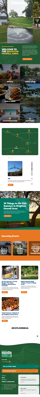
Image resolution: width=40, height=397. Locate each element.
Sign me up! (23, 393)
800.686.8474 (7, 387)
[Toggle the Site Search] (7, 2)
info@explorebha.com (8, 388)
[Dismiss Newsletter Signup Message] (38, 387)
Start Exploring (26, 59)
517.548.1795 (13, 387)
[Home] (20, 2)
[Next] (38, 248)
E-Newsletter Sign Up (9, 371)
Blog (3, 378)
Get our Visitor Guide (9, 366)
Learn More (7, 216)
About (4, 376)
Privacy (4, 379)
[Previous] (1, 248)
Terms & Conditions (8, 381)
